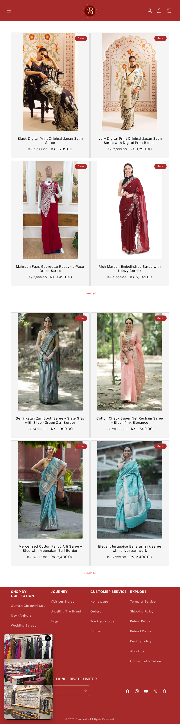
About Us (137, 651)
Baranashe (82, 719)
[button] (9, 10)
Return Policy (140, 621)
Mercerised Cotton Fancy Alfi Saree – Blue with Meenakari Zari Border (50, 548)
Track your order (103, 621)
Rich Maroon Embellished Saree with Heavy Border (130, 269)
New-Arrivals (21, 616)
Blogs (55, 621)
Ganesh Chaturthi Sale (28, 606)
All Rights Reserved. (102, 719)
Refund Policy (140, 631)
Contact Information (145, 661)
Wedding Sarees (23, 625)
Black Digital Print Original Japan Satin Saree (50, 141)
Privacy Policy (140, 641)
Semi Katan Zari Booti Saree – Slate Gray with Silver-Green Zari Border (50, 420)
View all (90, 293)
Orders (95, 611)
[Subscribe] (85, 691)
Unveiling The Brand (66, 611)
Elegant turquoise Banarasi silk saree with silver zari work (129, 548)
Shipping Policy (142, 611)
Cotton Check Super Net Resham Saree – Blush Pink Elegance (129, 420)
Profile (95, 631)
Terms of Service (143, 601)
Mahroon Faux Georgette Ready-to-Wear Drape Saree (50, 269)
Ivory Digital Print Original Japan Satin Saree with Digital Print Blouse (129, 141)
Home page (99, 601)
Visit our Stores (62, 601)
